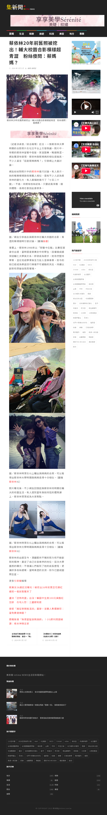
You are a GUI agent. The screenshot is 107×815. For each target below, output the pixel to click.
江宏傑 (83, 313)
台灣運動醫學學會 (79, 284)
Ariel (74, 265)
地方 (71, 33)
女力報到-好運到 (79, 294)
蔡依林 (35, 171)
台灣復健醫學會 (78, 279)
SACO (90, 265)
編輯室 (33, 68)
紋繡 (74, 327)
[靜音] (93, 112)
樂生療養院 (93, 308)
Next (98, 232)
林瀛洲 (75, 308)
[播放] (75, 112)
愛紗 (74, 303)
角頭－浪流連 (93, 332)
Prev (74, 232)
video (83, 269)
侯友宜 (90, 269)
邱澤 (74, 337)
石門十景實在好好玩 (80, 322)
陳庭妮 (91, 337)
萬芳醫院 (76, 332)
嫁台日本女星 (77, 298)
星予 (96, 303)
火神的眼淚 (93, 313)
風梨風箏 (92, 342)
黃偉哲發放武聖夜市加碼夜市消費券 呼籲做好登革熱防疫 (86, 231)
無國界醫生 (77, 318)
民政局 (75, 313)
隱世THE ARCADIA (79, 342)
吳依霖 (91, 284)
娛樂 (31, 33)
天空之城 (89, 289)
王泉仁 (86, 318)
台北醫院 (87, 274)
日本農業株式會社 (85, 303)
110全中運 (77, 260)
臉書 (45, 241)
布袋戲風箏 (89, 298)
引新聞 (18, 580)
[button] (86, 107)
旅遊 (41, 33)
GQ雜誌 (82, 265)
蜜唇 (84, 332)
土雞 (74, 289)
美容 (61, 33)
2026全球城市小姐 (90, 260)
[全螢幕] (97, 112)
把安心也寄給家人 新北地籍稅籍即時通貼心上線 (38, 692)
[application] (86, 107)
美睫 (80, 327)
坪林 (80, 289)
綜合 (8, 789)
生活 (21, 33)
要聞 (11, 33)
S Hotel (75, 269)
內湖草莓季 (77, 274)
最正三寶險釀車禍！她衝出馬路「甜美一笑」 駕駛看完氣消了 (43, 705)
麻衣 (74, 347)
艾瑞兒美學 (89, 327)
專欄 (81, 33)
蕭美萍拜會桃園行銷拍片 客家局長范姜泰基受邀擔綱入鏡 (42, 718)
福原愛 (92, 322)
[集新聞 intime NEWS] (22, 5)
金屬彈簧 (82, 337)
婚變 (89, 294)
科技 (51, 33)
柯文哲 (83, 308)
